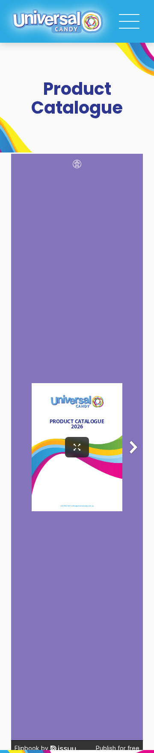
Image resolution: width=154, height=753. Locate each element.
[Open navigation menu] (129, 21)
